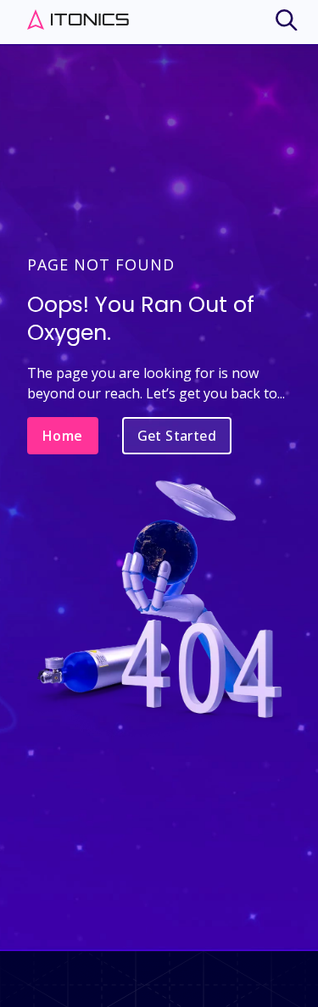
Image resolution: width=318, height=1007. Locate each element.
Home (62, 435)
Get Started (176, 435)
